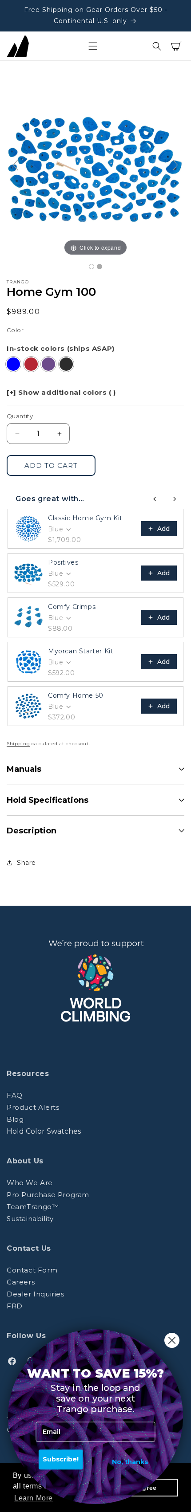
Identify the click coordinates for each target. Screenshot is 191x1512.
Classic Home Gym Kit (85, 518)
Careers (21, 1282)
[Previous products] (155, 499)
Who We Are (30, 1182)
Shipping (18, 743)
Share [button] (26, 863)
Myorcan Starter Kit (80, 651)
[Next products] (174, 499)
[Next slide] (175, 165)
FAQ (15, 1095)
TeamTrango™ (33, 1206)
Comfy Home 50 (75, 695)
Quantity (20, 416)
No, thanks (130, 1461)
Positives (63, 562)
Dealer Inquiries (35, 1294)
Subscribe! (61, 1459)
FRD (15, 1306)
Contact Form (32, 1270)
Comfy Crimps (72, 607)
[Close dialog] (172, 1340)
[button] (93, 46)
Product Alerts (33, 1107)
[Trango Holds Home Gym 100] (91, 266)
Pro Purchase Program (48, 1194)
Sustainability (30, 1218)
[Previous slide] (15, 165)
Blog (15, 1119)
